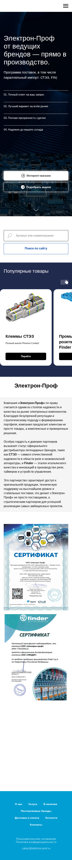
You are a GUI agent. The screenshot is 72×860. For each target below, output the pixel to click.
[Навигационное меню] (65, 6)
